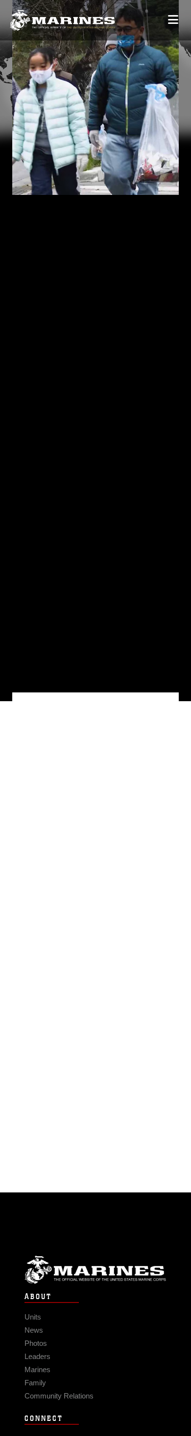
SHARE (62, 411)
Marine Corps (95, 1269)
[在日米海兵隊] (62, 20)
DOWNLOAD (74, 396)
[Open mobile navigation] (173, 20)
